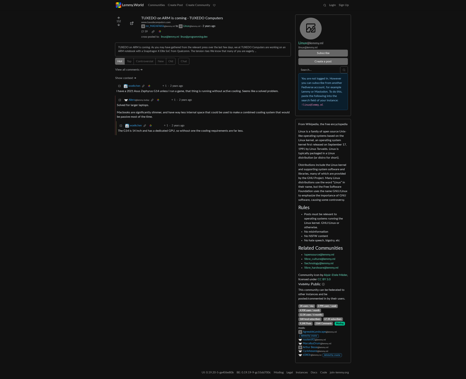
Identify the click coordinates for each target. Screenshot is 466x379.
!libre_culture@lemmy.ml (319, 259)
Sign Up (344, 5)
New (161, 61)
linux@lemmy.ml (170, 37)
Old (170, 61)
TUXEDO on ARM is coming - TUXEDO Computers (182, 18)
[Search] (325, 5)
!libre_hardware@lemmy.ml (321, 267)
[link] (153, 31)
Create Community (198, 5)
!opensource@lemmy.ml (319, 254)
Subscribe (323, 53)
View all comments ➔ (129, 69)
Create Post (175, 5)
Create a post (323, 61)
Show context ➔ (125, 78)
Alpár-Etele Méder (335, 275)
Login (332, 5)
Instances (302, 372)
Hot (119, 61)
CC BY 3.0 (324, 279)
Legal (290, 372)
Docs (314, 372)
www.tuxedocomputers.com (156, 22)
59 (146, 31)
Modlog (339, 323)
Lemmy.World (133, 5)
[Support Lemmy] (214, 5)
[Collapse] (119, 86)
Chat (184, 61)
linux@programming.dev (194, 37)
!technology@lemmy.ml (318, 263)
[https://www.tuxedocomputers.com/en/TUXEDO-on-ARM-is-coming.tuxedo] (132, 23)
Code (323, 372)
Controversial (144, 61)
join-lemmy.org (339, 372)
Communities (156, 5)
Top (129, 61)
